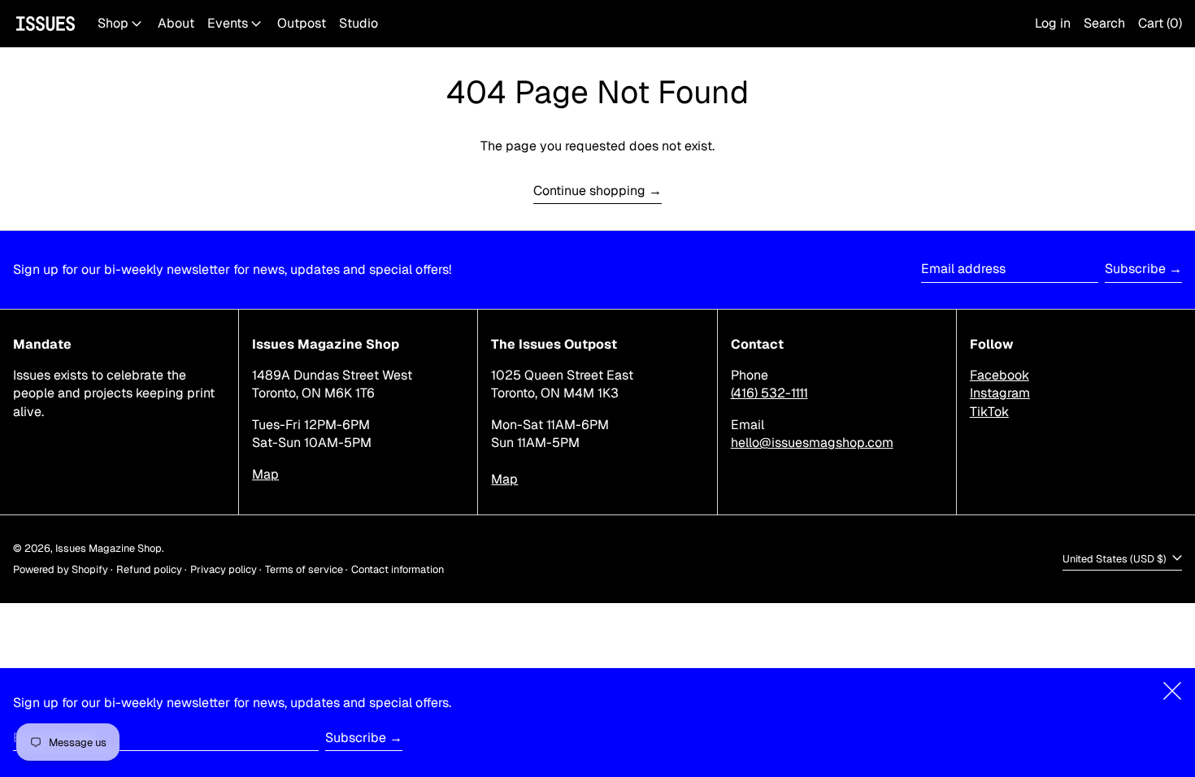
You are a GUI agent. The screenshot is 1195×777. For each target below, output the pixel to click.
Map (265, 474)
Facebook (999, 375)
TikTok (989, 411)
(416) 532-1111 (769, 393)
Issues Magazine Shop (108, 548)
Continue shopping (589, 190)
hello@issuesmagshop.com (812, 442)
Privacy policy (223, 569)
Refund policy (149, 569)
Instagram (1000, 393)
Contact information (397, 569)
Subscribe (1135, 268)
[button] (1104, 23)
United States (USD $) (1115, 559)
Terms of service (304, 569)
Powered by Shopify (60, 569)
